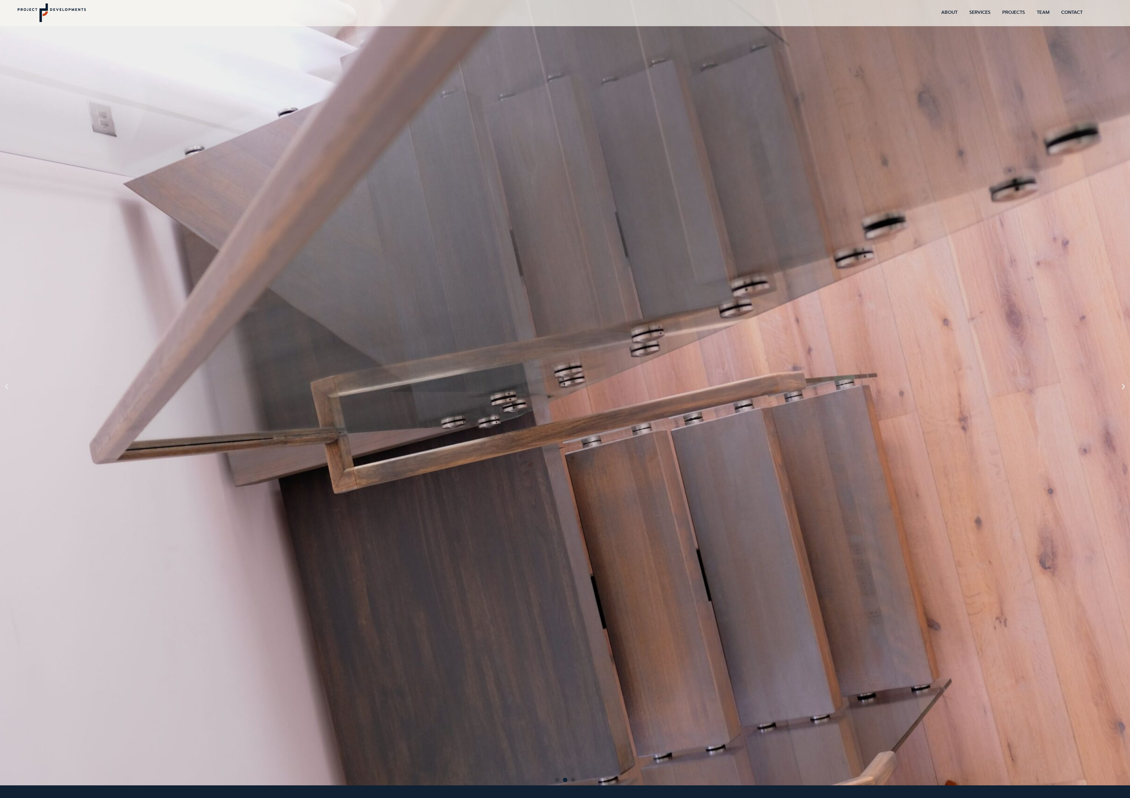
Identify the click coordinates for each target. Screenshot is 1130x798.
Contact (1072, 12)
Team (1043, 12)
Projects (1013, 12)
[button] (557, 780)
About (949, 12)
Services (980, 12)
